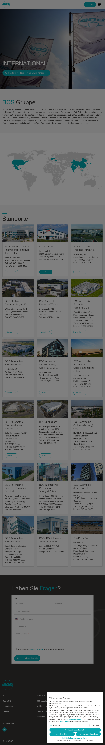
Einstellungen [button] (65, 721)
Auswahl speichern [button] (62, 734)
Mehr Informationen (64, 740)
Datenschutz (78, 740)
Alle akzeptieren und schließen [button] (75, 730)
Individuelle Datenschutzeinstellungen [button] (75, 738)
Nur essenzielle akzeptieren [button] (88, 734)
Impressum (89, 740)
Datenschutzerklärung (74, 720)
